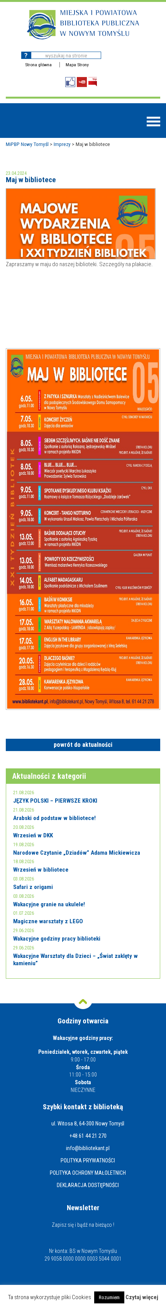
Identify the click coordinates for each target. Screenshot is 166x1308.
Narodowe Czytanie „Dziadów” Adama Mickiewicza (76, 852)
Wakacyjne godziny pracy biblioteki (56, 938)
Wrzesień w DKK (33, 835)
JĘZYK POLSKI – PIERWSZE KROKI (55, 800)
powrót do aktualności (83, 744)
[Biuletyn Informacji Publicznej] (92, 82)
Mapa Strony (77, 64)
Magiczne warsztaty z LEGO (48, 921)
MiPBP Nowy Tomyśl (27, 144)
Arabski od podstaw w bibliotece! (54, 818)
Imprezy (62, 144)
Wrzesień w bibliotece (40, 869)
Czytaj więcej (141, 1297)
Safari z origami (33, 887)
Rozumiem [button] (109, 1297)
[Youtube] (82, 82)
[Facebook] (70, 82)
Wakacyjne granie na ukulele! (49, 904)
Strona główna (38, 64)
